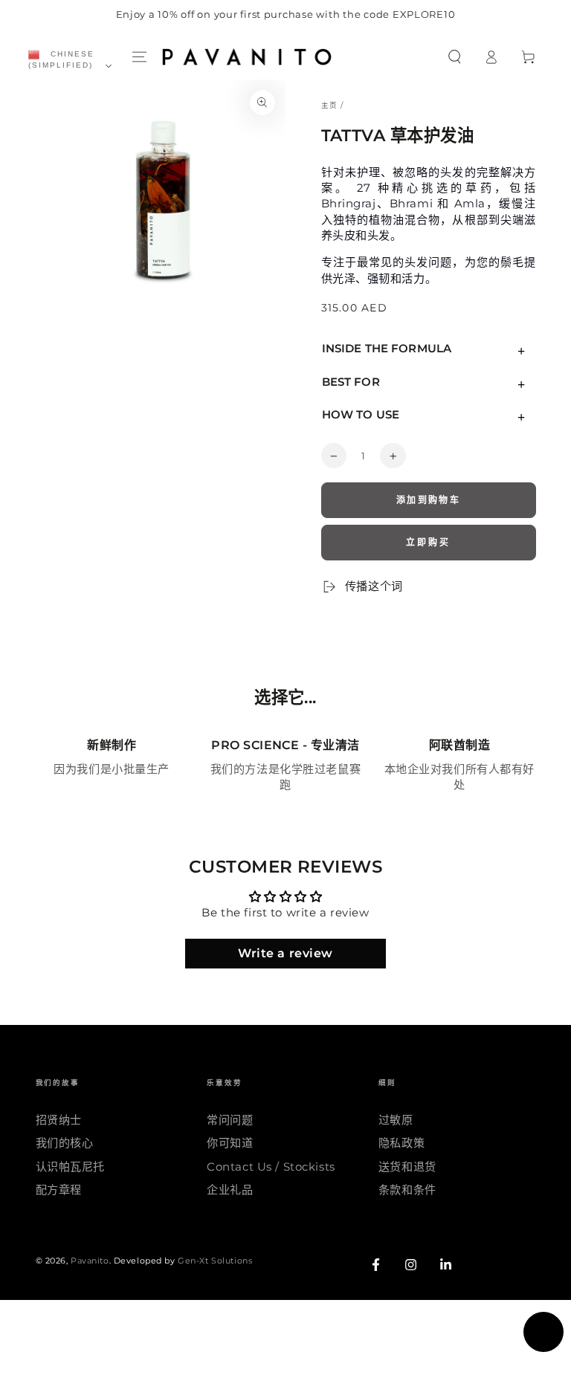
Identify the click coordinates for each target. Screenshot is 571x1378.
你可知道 (230, 1143)
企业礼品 (230, 1190)
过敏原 (395, 1120)
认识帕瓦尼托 (70, 1166)
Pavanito (90, 1260)
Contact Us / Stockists (271, 1166)
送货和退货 (407, 1166)
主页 (329, 105)
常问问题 (230, 1120)
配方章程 (59, 1190)
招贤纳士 (59, 1120)
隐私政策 (401, 1143)
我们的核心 (65, 1143)
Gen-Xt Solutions (215, 1260)
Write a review (285, 953)
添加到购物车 (428, 499)
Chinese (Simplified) (61, 59)
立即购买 (428, 542)
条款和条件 (407, 1190)
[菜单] (139, 57)
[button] (454, 57)
